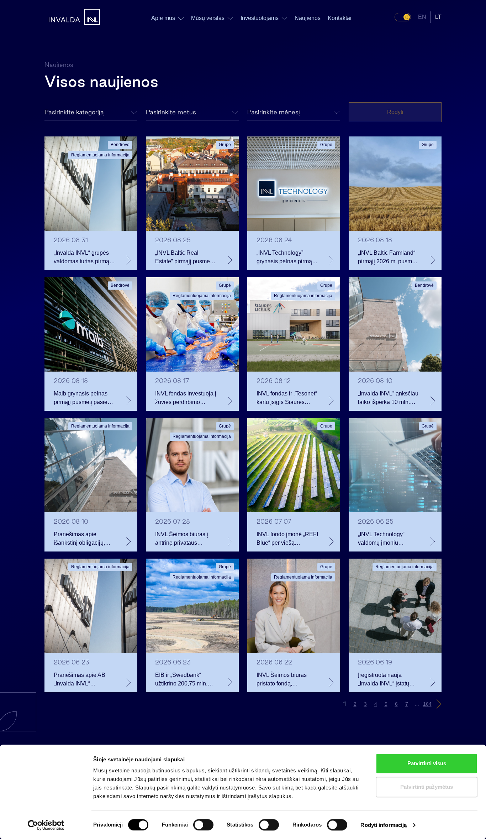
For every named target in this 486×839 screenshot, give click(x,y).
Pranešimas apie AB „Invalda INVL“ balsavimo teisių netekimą (79, 680)
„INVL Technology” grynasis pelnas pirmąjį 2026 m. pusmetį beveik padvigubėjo (286, 258)
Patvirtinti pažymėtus (426, 787)
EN (422, 17)
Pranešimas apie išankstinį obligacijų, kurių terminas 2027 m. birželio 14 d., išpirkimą (83, 539)
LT (438, 17)
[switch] (203, 824)
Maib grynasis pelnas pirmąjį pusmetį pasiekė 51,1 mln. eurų (83, 398)
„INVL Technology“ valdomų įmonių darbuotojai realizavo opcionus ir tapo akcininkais (384, 539)
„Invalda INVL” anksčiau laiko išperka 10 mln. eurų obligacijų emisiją (388, 398)
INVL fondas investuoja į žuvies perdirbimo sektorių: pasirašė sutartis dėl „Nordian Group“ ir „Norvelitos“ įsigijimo (185, 398)
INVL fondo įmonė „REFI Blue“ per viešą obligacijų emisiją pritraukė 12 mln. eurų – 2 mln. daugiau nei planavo (287, 539)
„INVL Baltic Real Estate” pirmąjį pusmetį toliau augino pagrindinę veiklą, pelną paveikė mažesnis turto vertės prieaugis (185, 258)
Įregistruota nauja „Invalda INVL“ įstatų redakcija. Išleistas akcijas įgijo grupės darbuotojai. (383, 680)
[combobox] (90, 112)
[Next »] (439, 704)
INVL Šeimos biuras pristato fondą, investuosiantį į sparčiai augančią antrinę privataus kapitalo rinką (286, 680)
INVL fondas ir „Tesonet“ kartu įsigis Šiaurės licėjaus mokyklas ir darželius (287, 398)
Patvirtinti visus (426, 763)
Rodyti (395, 112)
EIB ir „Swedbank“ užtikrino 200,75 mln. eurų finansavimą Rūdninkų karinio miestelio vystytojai (181, 680)
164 (427, 704)
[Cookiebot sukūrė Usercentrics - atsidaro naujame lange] (46, 825)
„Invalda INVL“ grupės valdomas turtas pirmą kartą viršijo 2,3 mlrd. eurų (81, 258)
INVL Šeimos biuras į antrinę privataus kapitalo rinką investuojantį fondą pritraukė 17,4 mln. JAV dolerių (184, 539)
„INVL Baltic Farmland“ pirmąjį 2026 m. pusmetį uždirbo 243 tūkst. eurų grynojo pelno (388, 258)
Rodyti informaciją (383, 825)
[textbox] (90, 112)
